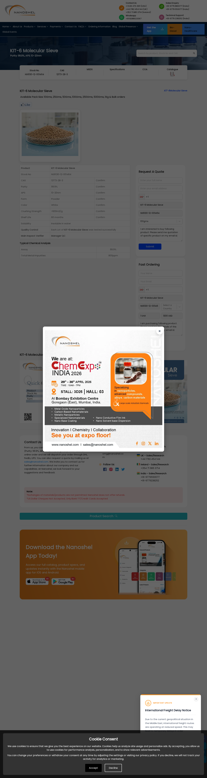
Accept (93, 768)
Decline (113, 768)
